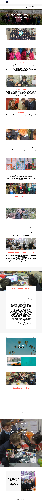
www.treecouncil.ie (22, 311)
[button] (16, 134)
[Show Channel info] (35, 337)
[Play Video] (28, 361)
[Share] (33, 337)
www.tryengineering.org (14, 311)
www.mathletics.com (24, 310)
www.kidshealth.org (28, 311)
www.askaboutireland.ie (14, 312)
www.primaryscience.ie (17, 310)
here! (15, 147)
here (14, 68)
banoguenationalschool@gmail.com (21, 495)
